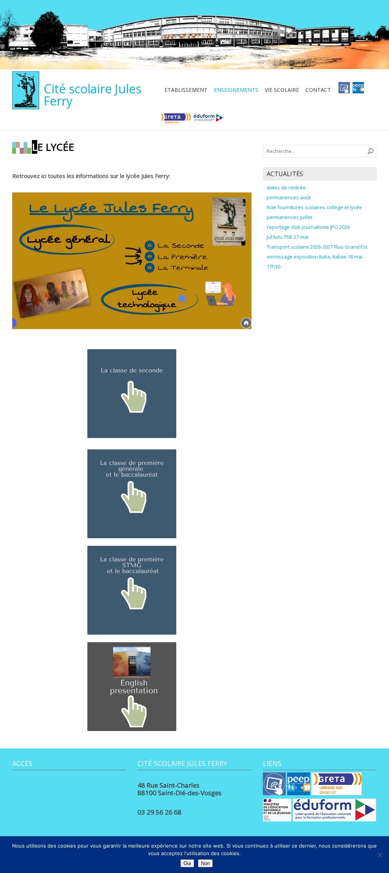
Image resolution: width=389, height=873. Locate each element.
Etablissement (185, 89)
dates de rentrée (286, 187)
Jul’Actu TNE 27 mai (287, 236)
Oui (187, 863)
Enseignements (236, 89)
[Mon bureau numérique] (344, 89)
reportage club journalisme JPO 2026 (308, 227)
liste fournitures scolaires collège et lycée (314, 207)
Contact (318, 89)
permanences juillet (289, 217)
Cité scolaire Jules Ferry (92, 94)
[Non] (379, 855)
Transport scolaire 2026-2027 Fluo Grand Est (317, 246)
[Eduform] (208, 120)
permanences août (289, 197)
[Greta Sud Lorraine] (176, 120)
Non (205, 863)
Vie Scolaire (282, 89)
